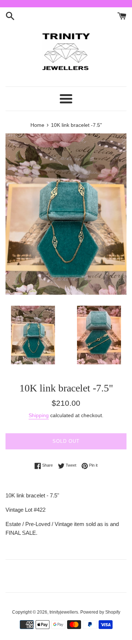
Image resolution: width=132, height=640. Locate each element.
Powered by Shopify (100, 612)
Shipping (39, 415)
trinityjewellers (64, 612)
